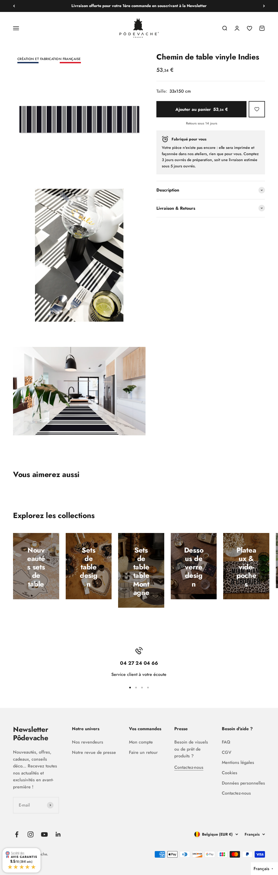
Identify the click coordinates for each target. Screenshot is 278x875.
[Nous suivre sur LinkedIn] (58, 834)
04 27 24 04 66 (213, 123)
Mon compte (141, 742)
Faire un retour (143, 752)
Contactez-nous (188, 767)
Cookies (229, 773)
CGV (226, 752)
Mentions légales (238, 762)
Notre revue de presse (94, 752)
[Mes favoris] (257, 109)
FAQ (226, 742)
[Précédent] (14, 6)
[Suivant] (264, 6)
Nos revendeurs (87, 742)
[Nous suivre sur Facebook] (16, 834)
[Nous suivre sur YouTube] (44, 834)
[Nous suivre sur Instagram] (30, 834)
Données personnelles (243, 783)
